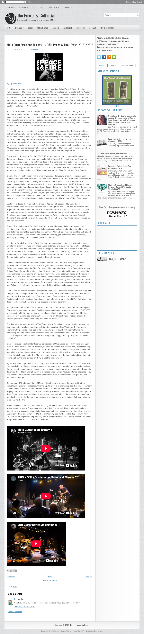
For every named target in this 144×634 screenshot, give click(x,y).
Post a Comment (15, 612)
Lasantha (77, 631)
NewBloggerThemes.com (94, 631)
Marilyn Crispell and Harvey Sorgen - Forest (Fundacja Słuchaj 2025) (120, 187)
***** (27, 49)
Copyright (67, 8)
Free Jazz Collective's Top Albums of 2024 (119, 167)
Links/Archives (127, 65)
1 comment (35, 49)
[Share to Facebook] (15, 570)
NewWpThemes (54, 631)
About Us (10, 8)
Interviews (80, 27)
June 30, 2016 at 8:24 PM (24, 607)
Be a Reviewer (39, 8)
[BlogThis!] (10, 570)
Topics (113, 65)
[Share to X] (13, 570)
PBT (82, 631)
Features (55, 27)
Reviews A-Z (19, 27)
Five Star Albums (107, 27)
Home (9, 27)
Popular (102, 65)
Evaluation (54, 8)
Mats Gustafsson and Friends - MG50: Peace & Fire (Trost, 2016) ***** (50, 45)
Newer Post (11, 576)
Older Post (88, 576)
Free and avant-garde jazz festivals (112, 154)
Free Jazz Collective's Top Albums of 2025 (119, 140)
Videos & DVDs (42, 27)
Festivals (92, 27)
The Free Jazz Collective (36, 15)
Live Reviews (67, 27)
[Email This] (7, 570)
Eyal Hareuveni (16, 83)
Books (30, 27)
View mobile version (50, 580)
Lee (15, 599)
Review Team (24, 8)
